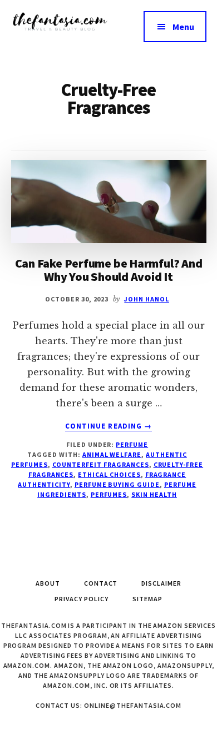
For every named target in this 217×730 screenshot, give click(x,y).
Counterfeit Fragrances (100, 464)
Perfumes (109, 494)
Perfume (132, 444)
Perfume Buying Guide (117, 484)
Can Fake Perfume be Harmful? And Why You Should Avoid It (109, 269)
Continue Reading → (108, 426)
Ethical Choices (109, 474)
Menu (183, 26)
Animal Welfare (111, 454)
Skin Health (154, 494)
